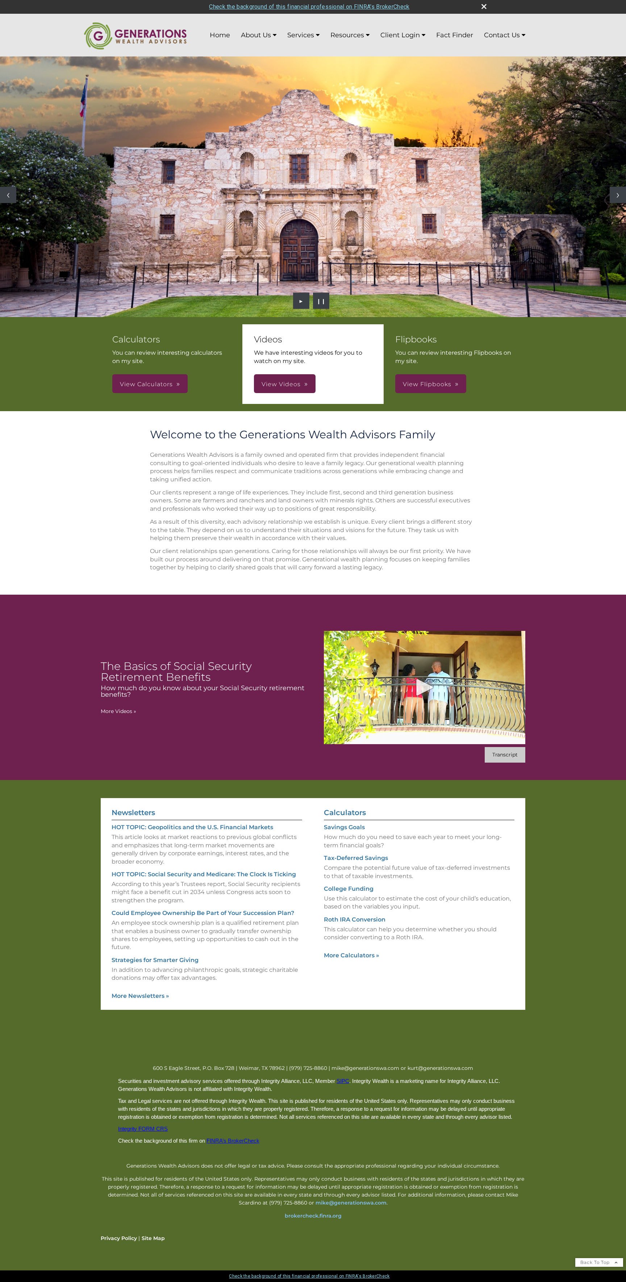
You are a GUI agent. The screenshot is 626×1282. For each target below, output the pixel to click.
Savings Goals (344, 827)
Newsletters (133, 812)
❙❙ (321, 301)
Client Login (400, 35)
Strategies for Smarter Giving (155, 960)
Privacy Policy (119, 1238)
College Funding (348, 888)
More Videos (118, 711)
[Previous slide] (8, 195)
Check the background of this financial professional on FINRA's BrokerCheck (309, 6)
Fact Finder (454, 35)
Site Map (153, 1238)
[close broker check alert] (484, 6)
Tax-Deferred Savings (356, 858)
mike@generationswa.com (351, 1202)
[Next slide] (618, 195)
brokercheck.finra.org (313, 1216)
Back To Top (595, 1262)
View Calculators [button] (146, 384)
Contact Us (502, 35)
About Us (256, 35)
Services (300, 35)
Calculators (345, 812)
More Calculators (351, 955)
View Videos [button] (281, 384)
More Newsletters (140, 995)
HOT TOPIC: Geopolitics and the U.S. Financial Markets (192, 827)
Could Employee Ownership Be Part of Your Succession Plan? (203, 913)
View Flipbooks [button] (427, 384)
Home (220, 35)
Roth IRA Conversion (354, 919)
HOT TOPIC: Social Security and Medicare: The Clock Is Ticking (204, 874)
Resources (347, 35)
